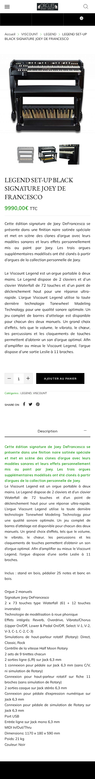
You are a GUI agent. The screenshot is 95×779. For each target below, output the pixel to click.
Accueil (10, 34)
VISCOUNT (29, 34)
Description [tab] (47, 431)
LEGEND (50, 34)
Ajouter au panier (60, 378)
